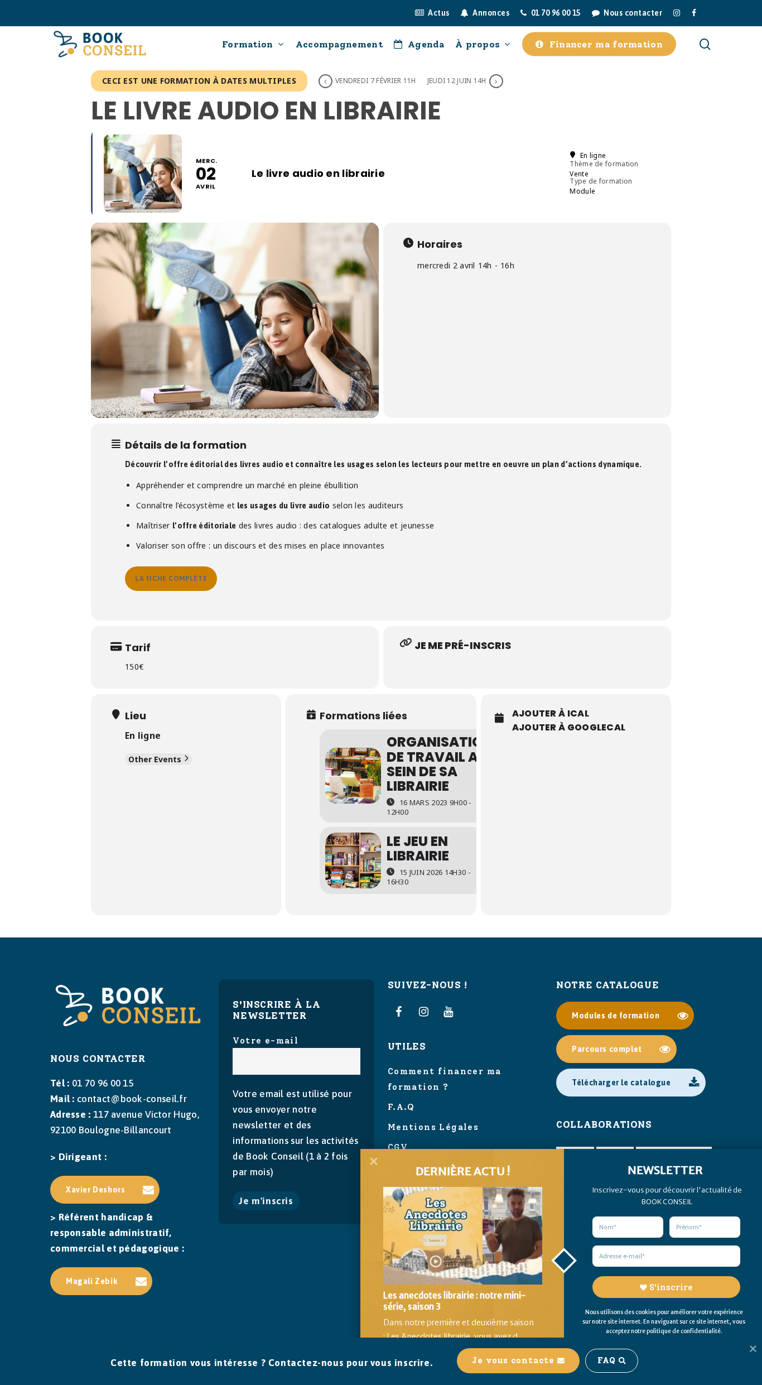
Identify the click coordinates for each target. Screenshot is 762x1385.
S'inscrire (670, 1287)
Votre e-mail (265, 1041)
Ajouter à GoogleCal (569, 727)
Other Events (154, 759)
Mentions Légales (433, 1127)
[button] (105, 1190)
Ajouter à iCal (550, 713)
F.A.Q (401, 1107)
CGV (398, 1147)
